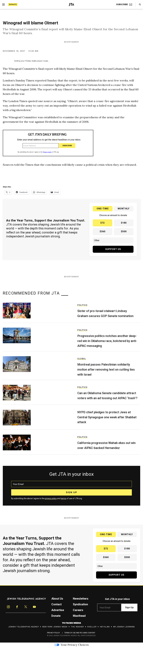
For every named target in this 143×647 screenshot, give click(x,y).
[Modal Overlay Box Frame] (48, 143)
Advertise (57, 610)
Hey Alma (105, 627)
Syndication (80, 604)
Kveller (91, 627)
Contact (56, 604)
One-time (103, 208)
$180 (124, 222)
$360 (102, 231)
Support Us (113, 249)
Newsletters (80, 598)
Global (81, 359)
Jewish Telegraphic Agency (23, 627)
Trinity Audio (31, 61)
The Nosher (77, 627)
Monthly (123, 208)
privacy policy (51, 498)
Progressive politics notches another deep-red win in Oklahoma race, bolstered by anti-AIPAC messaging (107, 341)
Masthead (79, 615)
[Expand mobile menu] (3, 4)
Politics (82, 305)
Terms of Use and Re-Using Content (79, 633)
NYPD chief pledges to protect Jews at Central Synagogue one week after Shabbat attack (106, 417)
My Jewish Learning (124, 627)
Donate (13, 4)
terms (63, 498)
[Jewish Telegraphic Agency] (26, 600)
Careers (78, 610)
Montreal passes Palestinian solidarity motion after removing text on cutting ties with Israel (106, 369)
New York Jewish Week (54, 627)
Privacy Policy (53, 633)
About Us (57, 598)
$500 (124, 231)
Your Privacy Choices (75, 644)
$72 (102, 222)
